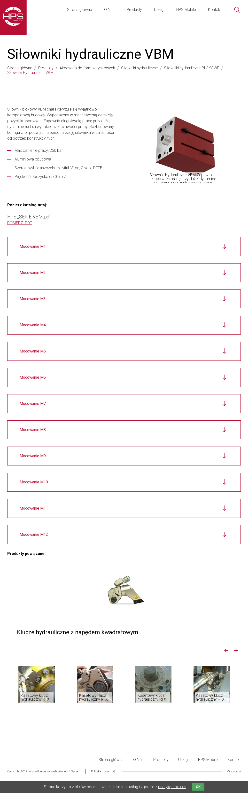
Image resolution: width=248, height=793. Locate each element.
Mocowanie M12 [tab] (34, 534)
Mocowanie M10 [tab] (34, 482)
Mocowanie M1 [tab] (33, 246)
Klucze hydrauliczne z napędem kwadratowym (124, 603)
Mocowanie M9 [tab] (33, 456)
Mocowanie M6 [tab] (33, 377)
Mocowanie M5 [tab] (33, 351)
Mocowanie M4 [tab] (33, 325)
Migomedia (233, 771)
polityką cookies (172, 787)
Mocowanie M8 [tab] (33, 429)
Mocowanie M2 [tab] (33, 272)
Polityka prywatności (104, 771)
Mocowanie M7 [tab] (33, 403)
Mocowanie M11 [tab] (34, 508)
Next (236, 650)
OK (198, 787)
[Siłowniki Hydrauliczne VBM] (185, 146)
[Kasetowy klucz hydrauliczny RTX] (36, 684)
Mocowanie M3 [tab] (33, 298)
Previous (226, 650)
